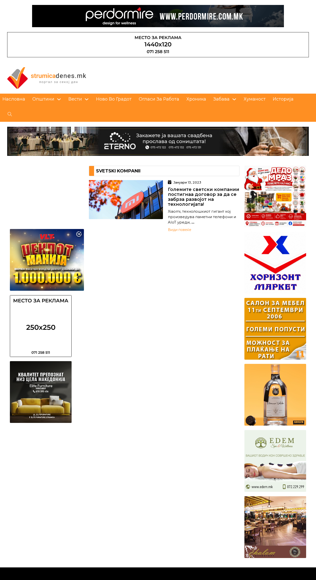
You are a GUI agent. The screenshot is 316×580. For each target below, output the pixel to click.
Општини (43, 99)
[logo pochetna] (46, 77)
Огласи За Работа (159, 99)
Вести (75, 99)
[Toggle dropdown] (59, 99)
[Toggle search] (9, 114)
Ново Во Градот (114, 99)
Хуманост (255, 99)
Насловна (13, 99)
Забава (221, 99)
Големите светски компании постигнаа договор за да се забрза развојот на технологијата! (203, 197)
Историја (283, 99)
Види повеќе (179, 230)
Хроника (196, 99)
